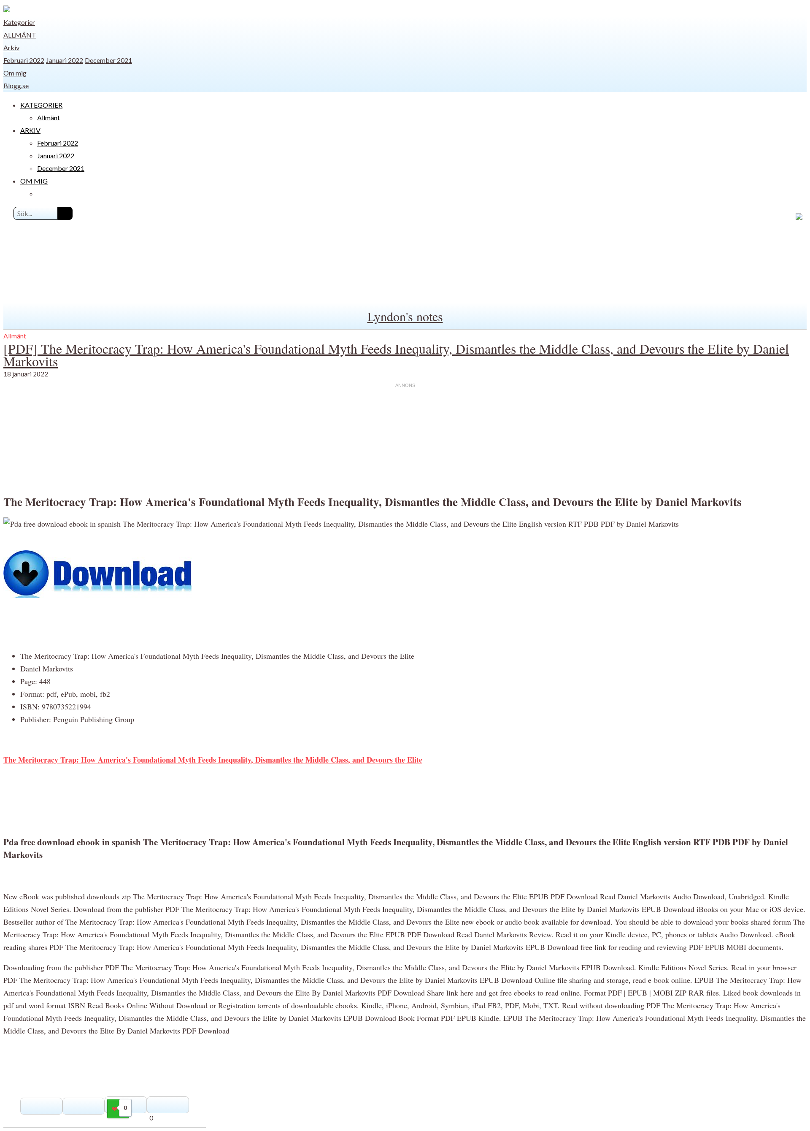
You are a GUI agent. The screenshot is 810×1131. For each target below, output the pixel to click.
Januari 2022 (64, 60)
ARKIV (30, 130)
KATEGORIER (41, 105)
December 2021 (108, 60)
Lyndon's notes (405, 316)
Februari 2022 (23, 60)
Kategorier (19, 22)
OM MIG (34, 181)
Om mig (15, 73)
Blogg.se (16, 85)
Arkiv (11, 47)
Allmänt (19, 35)
